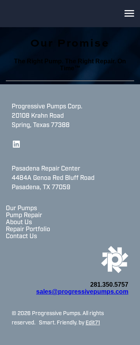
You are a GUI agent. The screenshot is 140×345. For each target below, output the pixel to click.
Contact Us (21, 236)
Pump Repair (24, 216)
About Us (19, 223)
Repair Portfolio (28, 230)
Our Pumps (21, 209)
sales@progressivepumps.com (82, 291)
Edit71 (93, 323)
